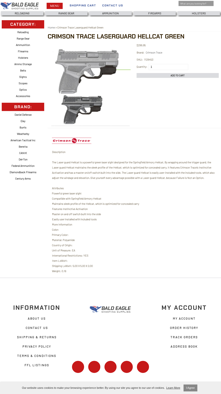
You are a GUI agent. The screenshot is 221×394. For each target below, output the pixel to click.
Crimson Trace (154, 52)
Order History (184, 328)
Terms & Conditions (36, 356)
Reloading (22, 13)
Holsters (199, 13)
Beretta (23, 146)
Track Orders (184, 337)
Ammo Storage (23, 64)
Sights (23, 76)
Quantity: (142, 66)
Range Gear (66, 13)
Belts (23, 70)
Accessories (23, 96)
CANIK (23, 153)
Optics (23, 89)
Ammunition (110, 13)
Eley (23, 121)
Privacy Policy (36, 346)
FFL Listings (37, 365)
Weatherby (23, 133)
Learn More (173, 387)
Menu (54, 6)
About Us (37, 318)
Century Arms (23, 178)
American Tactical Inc (23, 140)
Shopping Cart (83, 5)
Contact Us (112, 5)
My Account (184, 318)
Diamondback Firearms (22, 172)
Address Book (184, 346)
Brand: (140, 52)
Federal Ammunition (23, 165)
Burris (23, 127)
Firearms (154, 13)
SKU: (140, 59)
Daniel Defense (23, 114)
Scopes (23, 83)
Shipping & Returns (37, 337)
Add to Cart (178, 75)
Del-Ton (23, 159)
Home (51, 27)
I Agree (190, 387)
